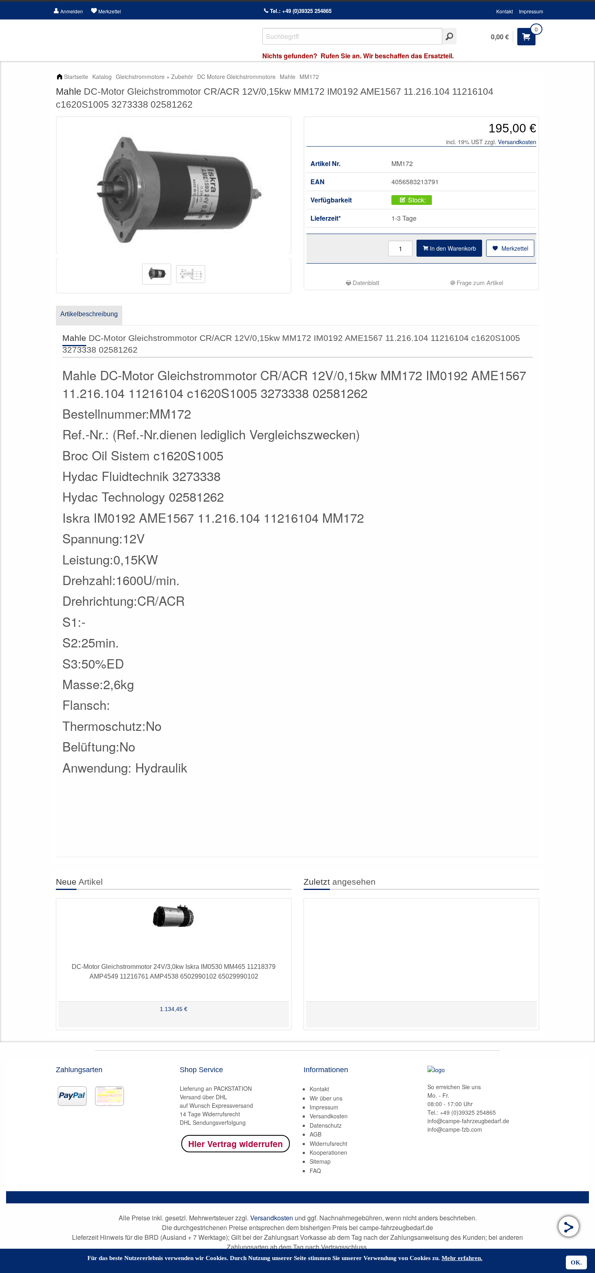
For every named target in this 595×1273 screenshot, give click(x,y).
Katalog (102, 76)
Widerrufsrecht (328, 1143)
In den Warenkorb (452, 248)
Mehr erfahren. (462, 1258)
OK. (576, 1262)
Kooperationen (328, 1152)
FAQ (315, 1171)
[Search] (449, 36)
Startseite (76, 76)
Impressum (531, 11)
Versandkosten (517, 141)
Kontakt (504, 11)
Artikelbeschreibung (89, 314)
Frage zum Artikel (479, 282)
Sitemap (320, 1161)
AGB (315, 1134)
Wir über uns (326, 1098)
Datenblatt (365, 282)
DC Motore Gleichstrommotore (236, 76)
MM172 (309, 76)
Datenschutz (326, 1125)
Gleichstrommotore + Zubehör (154, 76)
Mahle (287, 76)
